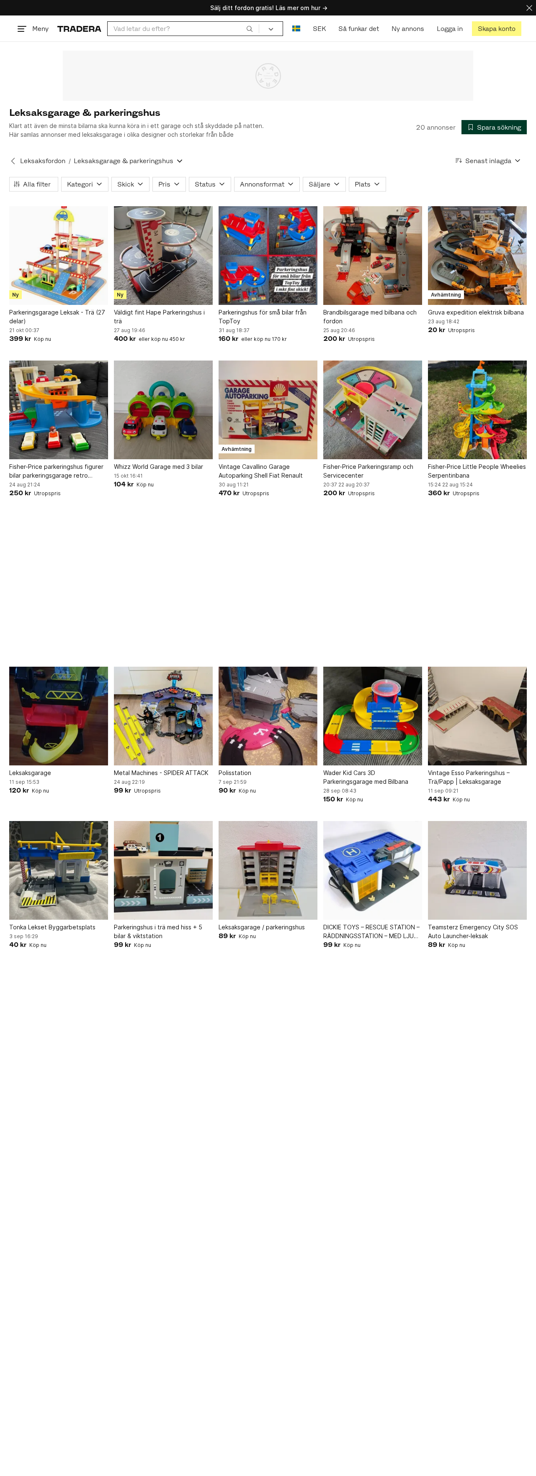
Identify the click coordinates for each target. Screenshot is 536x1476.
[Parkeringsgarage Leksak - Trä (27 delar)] (58, 255)
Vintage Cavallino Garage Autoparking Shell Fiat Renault (261, 471)
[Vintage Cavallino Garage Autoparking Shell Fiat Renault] (268, 410)
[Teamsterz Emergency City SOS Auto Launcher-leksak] (477, 870)
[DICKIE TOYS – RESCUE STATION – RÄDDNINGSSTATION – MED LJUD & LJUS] (372, 870)
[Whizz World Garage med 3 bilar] (163, 410)
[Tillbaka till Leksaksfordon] (13, 161)
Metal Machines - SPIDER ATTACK (161, 772)
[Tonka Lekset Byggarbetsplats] (58, 870)
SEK (319, 28)
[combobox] (183, 29)
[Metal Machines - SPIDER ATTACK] (163, 716)
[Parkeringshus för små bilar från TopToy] (268, 255)
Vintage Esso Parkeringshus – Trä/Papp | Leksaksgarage (469, 777)
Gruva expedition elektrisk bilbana (476, 312)
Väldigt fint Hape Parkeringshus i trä (159, 317)
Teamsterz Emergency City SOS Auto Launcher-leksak (473, 931)
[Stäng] (529, 8)
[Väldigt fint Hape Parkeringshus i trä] (163, 255)
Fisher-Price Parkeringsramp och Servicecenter (368, 471)
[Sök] (249, 28)
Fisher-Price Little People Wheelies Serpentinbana (477, 471)
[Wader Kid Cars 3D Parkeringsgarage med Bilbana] (372, 716)
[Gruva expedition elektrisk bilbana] (477, 255)
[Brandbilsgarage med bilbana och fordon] (372, 255)
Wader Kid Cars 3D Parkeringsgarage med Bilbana (365, 777)
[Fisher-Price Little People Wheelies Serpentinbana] (477, 410)
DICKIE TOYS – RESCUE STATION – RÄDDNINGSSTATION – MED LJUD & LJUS (371, 931)
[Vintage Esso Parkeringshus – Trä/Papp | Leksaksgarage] (477, 716)
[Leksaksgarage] (58, 716)
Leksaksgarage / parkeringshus (262, 927)
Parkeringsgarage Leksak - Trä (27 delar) (57, 317)
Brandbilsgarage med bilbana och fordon (370, 317)
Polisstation (235, 772)
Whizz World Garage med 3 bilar (158, 466)
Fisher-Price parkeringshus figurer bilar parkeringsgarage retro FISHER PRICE (56, 471)
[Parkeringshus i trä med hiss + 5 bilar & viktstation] (163, 870)
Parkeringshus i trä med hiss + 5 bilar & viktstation (158, 931)
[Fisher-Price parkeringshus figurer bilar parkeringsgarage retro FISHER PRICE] (58, 410)
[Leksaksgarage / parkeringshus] (268, 870)
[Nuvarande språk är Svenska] (296, 28)
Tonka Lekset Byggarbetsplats (52, 927)
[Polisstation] (268, 716)
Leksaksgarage (30, 772)
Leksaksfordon (42, 160)
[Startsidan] (79, 28)
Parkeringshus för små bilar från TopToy (263, 317)
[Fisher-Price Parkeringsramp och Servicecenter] (372, 410)
